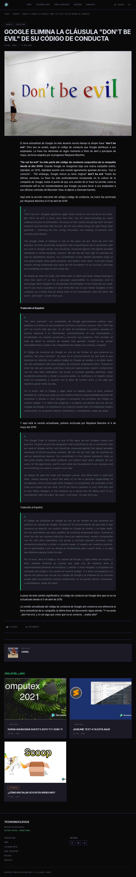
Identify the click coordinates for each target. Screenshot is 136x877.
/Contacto (90, 5)
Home (6, 842)
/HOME (6, 14)
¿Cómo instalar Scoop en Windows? (31, 792)
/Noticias (20, 24)
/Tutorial (13, 788)
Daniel (25, 651)
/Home (28, 5)
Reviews (7, 856)
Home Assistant (11, 851)
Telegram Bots (10, 847)
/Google (15, 14)
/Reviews (77, 5)
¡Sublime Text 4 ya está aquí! (91, 729)
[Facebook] (72, 842)
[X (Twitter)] (78, 842)
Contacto (8, 860)
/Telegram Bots (43, 5)
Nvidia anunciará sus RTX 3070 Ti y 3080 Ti (35, 729)
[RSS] (84, 842)
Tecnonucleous (16, 821)
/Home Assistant (61, 5)
